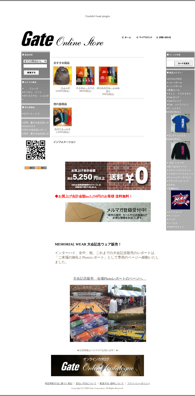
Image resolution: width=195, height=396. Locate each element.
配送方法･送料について (112, 383)
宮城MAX (173, 188)
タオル (171, 185)
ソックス (172, 223)
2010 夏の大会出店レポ (36, 133)
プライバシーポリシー (138, 383)
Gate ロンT (173, 97)
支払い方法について (86, 383)
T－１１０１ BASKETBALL (174, 110)
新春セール (174, 90)
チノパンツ (174, 215)
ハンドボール (175, 86)
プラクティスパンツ (178, 181)
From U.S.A (29, 126)
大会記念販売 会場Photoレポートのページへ (109, 278)
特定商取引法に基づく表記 (58, 383)
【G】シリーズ (176, 162)
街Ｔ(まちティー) (177, 166)
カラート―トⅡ (32, 113)
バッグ (171, 219)
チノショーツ (175, 212)
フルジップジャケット (179, 170)
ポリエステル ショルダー (35, 97)
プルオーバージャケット (180, 173)
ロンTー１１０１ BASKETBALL (177, 137)
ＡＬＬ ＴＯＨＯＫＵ (179, 93)
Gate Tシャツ (174, 101)
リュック (33, 88)
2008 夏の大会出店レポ (36, 122)
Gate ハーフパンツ (178, 104)
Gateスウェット (176, 226)
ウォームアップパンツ (179, 177)
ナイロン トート (33, 92)
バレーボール (175, 82)
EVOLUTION (175, 79)
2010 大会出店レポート (35, 130)
